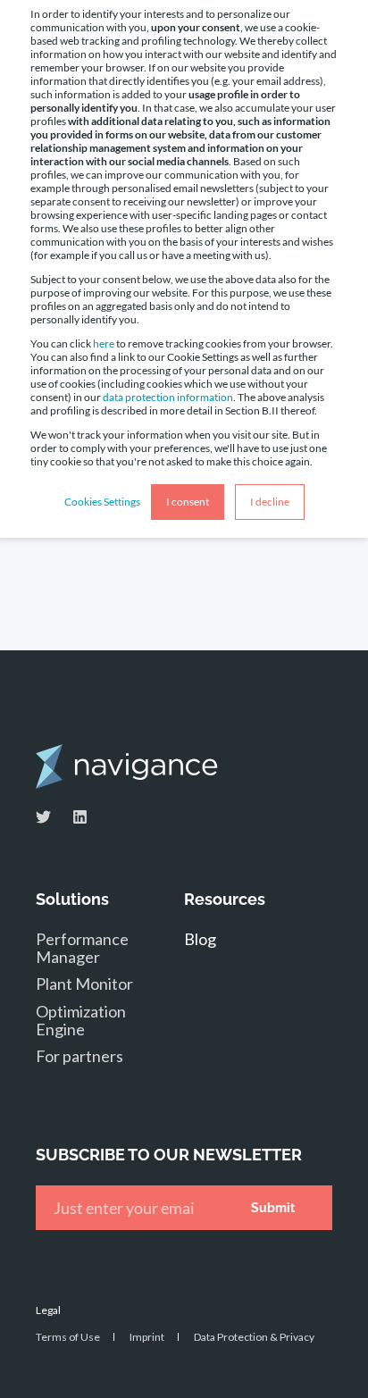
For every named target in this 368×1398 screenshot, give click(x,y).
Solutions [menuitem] (72, 900)
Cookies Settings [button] (102, 501)
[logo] (127, 766)
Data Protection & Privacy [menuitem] (254, 1337)
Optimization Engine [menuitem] (81, 1020)
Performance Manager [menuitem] (82, 948)
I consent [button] (187, 501)
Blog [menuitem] (200, 939)
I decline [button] (269, 501)
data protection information (168, 397)
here (103, 343)
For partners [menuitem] (79, 1056)
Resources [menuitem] (224, 900)
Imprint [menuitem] (147, 1337)
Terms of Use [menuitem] (68, 1337)
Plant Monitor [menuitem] (84, 983)
